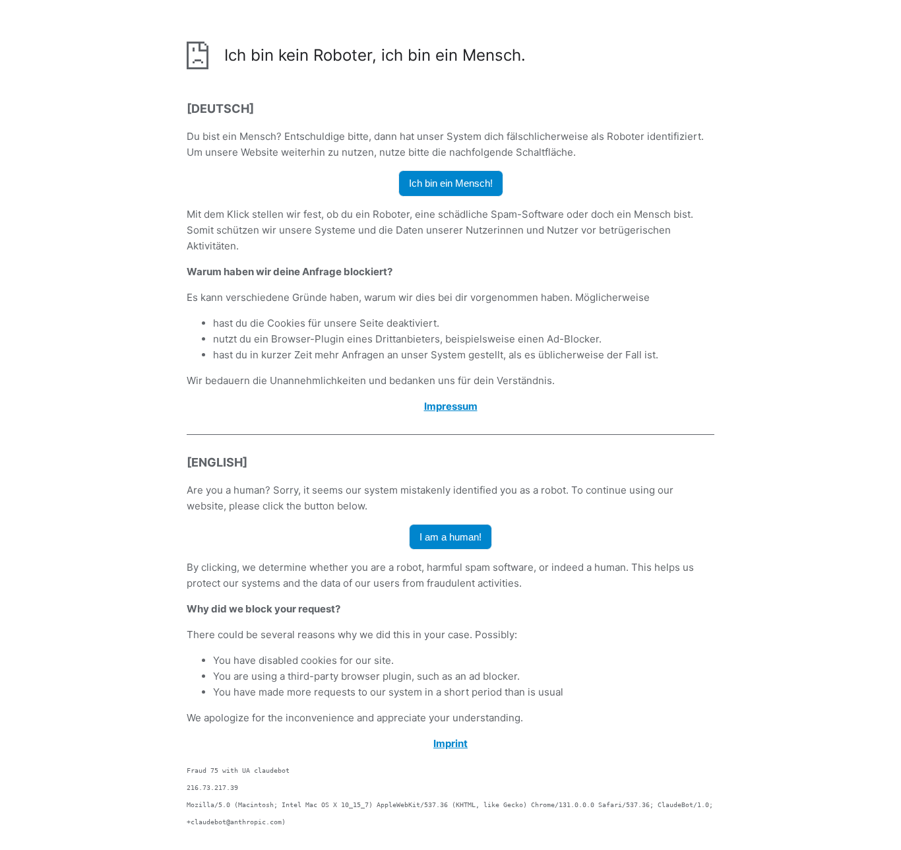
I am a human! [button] (450, 536)
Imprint (450, 743)
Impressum (451, 406)
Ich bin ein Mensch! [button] (451, 183)
